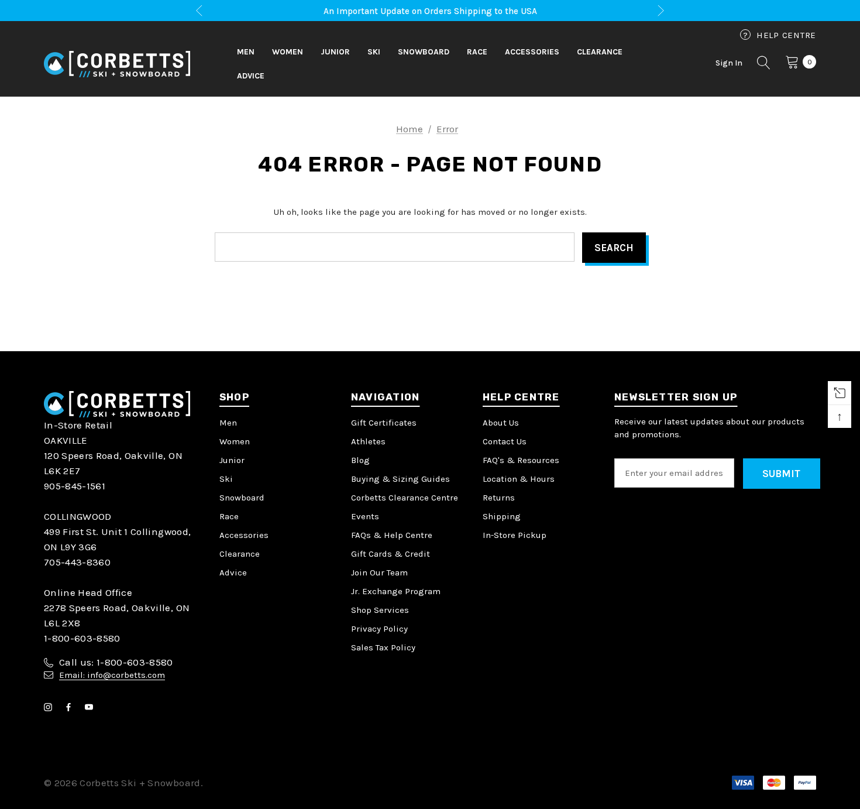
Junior (232, 460)
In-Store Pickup (514, 535)
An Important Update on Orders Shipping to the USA (430, 11)
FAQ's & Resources (521, 460)
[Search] (764, 64)
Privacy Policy (379, 628)
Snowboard (241, 497)
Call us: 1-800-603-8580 (116, 662)
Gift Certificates (384, 422)
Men (228, 422)
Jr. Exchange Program (396, 591)
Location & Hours (519, 479)
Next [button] (661, 10)
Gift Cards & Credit (390, 554)
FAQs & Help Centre (391, 535)
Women (234, 441)
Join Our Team (379, 572)
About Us (501, 422)
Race (229, 516)
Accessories (244, 535)
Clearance (239, 554)
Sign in (728, 63)
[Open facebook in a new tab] (70, 707)
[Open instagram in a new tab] (50, 707)
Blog (360, 460)
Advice (233, 572)
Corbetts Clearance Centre (404, 497)
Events (365, 516)
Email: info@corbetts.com (112, 675)
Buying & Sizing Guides (400, 479)
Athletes (368, 441)
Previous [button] (199, 10)
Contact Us (505, 441)
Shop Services (380, 610)
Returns (499, 497)
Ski (226, 479)
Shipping (502, 516)
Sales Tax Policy (383, 647)
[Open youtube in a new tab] (91, 707)
